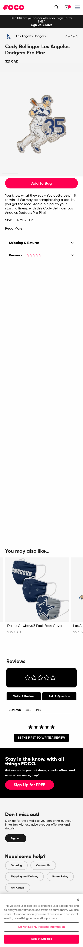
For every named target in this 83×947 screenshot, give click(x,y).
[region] (41, 920)
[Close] (78, 899)
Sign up (15, 838)
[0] (66, 7)
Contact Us (43, 865)
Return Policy (60, 876)
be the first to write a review (41, 737)
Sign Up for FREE (29, 785)
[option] (41, 21)
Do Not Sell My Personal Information (41, 927)
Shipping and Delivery (24, 876)
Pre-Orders (17, 887)
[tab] (23, 696)
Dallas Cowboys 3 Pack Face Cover (34, 626)
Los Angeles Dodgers (31, 36)
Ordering (16, 865)
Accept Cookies (41, 939)
